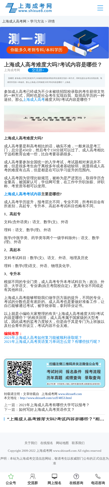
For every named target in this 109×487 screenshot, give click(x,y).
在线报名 (46, 443)
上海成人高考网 (14, 21)
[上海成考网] (29, 8)
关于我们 (30, 443)
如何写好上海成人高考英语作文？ (47, 409)
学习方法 (37, 21)
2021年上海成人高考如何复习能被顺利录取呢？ (43, 338)
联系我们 (78, 443)
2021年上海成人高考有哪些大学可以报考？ (54, 405)
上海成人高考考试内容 (22, 194)
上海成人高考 (34, 99)
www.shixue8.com (70, 394)
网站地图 (62, 443)
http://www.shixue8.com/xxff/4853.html (46, 398)
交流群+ (38, 70)
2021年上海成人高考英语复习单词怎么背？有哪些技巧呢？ (52, 342)
